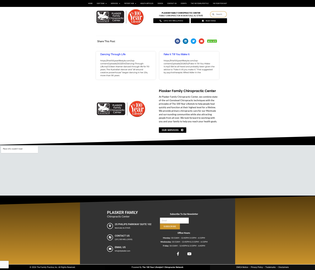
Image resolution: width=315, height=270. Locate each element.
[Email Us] (110, 249)
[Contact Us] (110, 237)
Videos (160, 3)
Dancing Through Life (113, 54)
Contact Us (172, 3)
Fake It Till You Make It (177, 54)
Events (184, 3)
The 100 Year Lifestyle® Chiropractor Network (162, 267)
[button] (177, 41)
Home (90, 3)
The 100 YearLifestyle (200, 3)
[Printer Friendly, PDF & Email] (212, 42)
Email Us (120, 247)
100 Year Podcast (220, 3)
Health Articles (146, 3)
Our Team (100, 3)
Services (114, 3)
